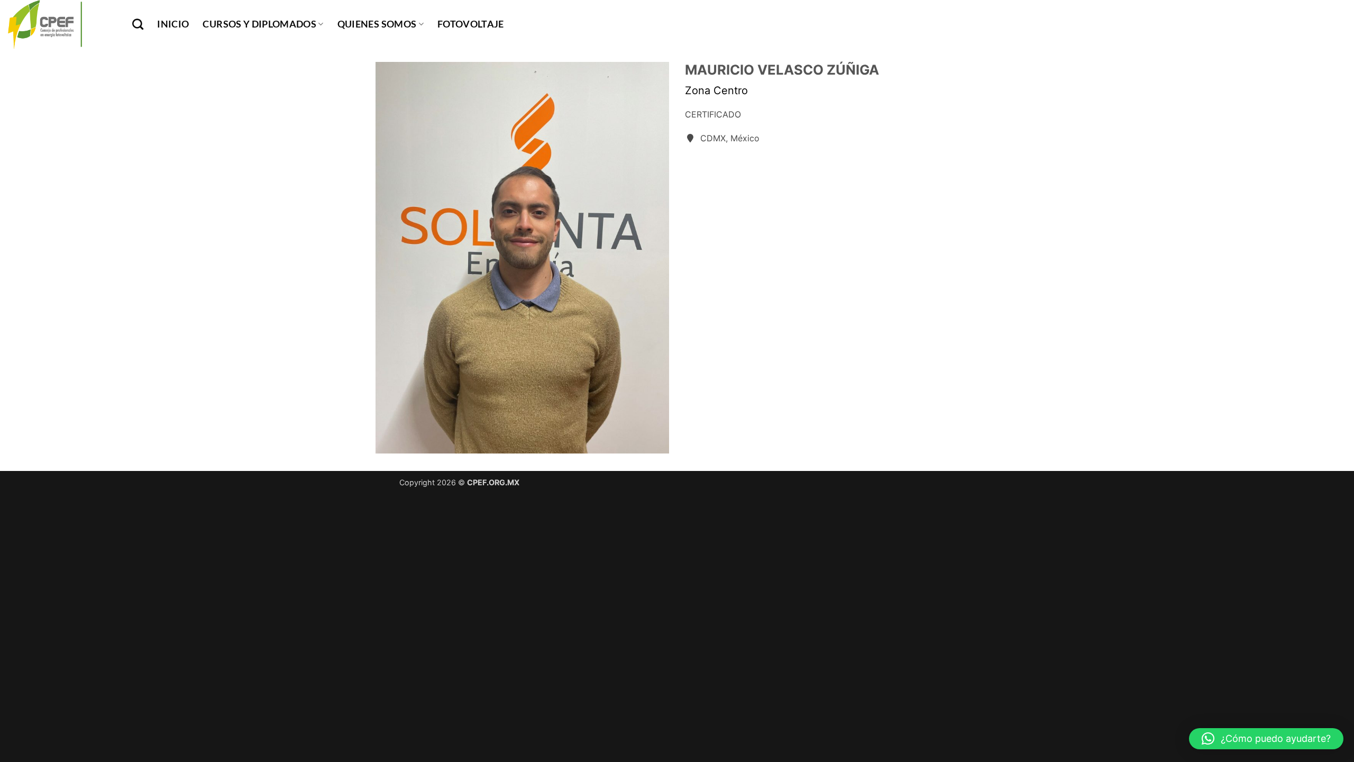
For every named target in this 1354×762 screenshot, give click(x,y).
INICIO (173, 24)
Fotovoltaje (470, 24)
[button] (1266, 738)
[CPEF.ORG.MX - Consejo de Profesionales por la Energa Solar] (62, 24)
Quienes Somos (377, 24)
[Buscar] (137, 24)
